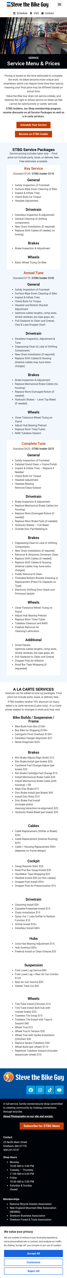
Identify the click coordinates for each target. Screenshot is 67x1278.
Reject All (34, 1271)
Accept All (33, 1253)
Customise (33, 1262)
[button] (59, 4)
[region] (33, 1252)
